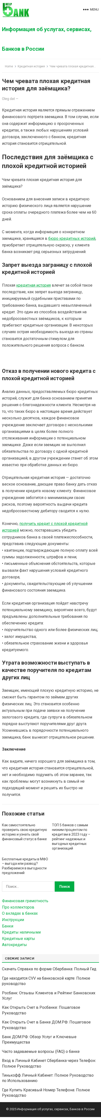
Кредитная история (31, 66)
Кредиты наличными (21, 932)
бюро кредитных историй (71, 238)
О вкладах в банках (20, 913)
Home (9, 66)
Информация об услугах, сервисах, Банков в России (46, 39)
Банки (7, 926)
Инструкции (13, 919)
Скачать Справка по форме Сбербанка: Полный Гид (49, 969)
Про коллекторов (18, 907)
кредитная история (33, 285)
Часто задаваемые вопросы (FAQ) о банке (41, 1051)
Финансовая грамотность (25, 901)
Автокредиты (14, 944)
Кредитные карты (18, 938)
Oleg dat (8, 99)
